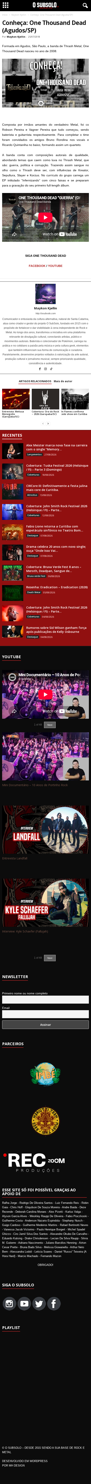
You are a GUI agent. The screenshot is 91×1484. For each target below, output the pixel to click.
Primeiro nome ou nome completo (25, 993)
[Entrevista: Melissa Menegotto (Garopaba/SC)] (16, 399)
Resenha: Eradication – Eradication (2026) (57, 587)
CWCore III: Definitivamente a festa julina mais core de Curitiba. (56, 488)
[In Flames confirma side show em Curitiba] (75, 399)
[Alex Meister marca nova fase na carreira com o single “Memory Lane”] (12, 451)
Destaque (32, 535)
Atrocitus (32, 494)
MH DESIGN (17, 1465)
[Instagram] (46, 369)
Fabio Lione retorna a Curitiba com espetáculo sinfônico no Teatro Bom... (54, 528)
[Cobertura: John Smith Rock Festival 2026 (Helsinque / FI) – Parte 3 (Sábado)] (12, 512)
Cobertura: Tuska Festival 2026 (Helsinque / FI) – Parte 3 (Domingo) (57, 467)
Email (6, 1008)
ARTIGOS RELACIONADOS (35, 381)
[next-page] (48, 423)
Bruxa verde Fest (36, 576)
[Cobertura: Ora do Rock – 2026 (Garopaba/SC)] (45, 399)
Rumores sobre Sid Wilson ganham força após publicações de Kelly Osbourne (56, 630)
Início (4, 14)
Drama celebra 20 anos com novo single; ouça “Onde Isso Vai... (56, 549)
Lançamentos (34, 454)
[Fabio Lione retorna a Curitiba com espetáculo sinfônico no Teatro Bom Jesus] (12, 532)
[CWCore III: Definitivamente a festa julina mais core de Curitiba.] (12, 492)
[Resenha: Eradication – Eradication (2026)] (12, 593)
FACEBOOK (37, 266)
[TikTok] (51, 369)
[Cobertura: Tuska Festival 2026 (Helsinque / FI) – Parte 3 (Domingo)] (12, 471)
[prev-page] (43, 423)
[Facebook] (40, 369)
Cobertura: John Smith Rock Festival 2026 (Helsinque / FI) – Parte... (56, 508)
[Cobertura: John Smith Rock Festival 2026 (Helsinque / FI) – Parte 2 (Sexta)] (12, 613)
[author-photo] (45, 294)
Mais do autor (63, 381)
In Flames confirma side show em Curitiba (74, 413)
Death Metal (33, 592)
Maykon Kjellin (18, 14)
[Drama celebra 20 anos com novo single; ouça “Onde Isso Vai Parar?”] (12, 552)
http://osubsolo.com (46, 313)
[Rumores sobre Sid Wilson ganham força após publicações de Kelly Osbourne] (12, 631)
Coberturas (33, 474)
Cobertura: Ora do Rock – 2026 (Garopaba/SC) (45, 413)
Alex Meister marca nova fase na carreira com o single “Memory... (56, 447)
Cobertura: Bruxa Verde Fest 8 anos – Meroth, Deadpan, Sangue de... (53, 569)
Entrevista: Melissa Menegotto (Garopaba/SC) (13, 414)
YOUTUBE (55, 266)
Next (49, 958)
